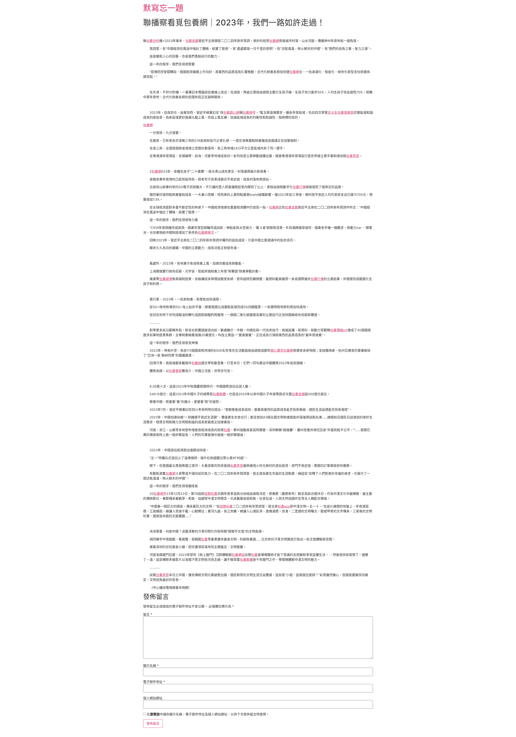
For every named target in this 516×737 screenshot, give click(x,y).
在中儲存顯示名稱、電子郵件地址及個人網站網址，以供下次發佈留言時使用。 (208, 714)
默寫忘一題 (163, 8)
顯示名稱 (151, 665)
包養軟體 (219, 394)
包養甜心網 (231, 112)
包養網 (274, 41)
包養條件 (249, 112)
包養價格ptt (338, 330)
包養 (227, 430)
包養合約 (152, 41)
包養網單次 (206, 232)
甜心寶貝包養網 (281, 350)
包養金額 (191, 41)
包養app (284, 506)
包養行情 (299, 187)
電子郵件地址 (154, 681)
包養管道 (175, 371)
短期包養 (210, 494)
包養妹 (196, 363)
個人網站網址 (152, 698)
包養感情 (165, 279)
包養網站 (238, 555)
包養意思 (352, 156)
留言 (147, 614)
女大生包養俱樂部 (341, 112)
